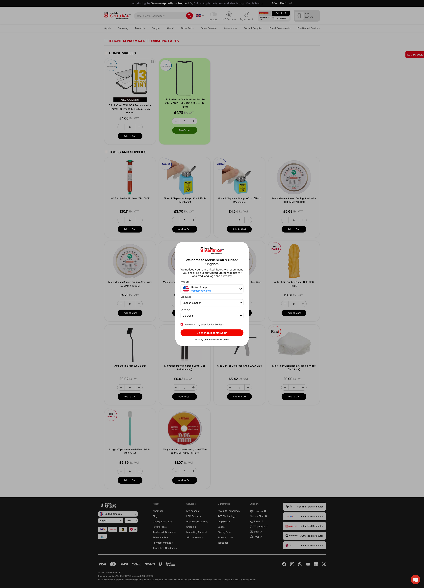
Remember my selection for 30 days (204, 324)
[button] (415, 579)
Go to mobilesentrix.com (212, 332)
